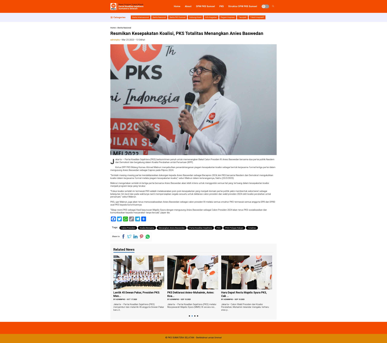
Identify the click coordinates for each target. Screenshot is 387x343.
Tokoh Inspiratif (257, 17)
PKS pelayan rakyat (234, 228)
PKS (221, 6)
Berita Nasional (159, 17)
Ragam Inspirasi (228, 17)
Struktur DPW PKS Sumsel (242, 6)
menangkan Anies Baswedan (172, 228)
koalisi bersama (147, 228)
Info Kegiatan (211, 17)
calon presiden (128, 228)
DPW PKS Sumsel (205, 6)
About (188, 6)
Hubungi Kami (195, 17)
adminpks (115, 39)
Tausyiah (242, 17)
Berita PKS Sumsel (177, 17)
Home (177, 6)
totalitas (252, 228)
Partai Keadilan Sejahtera (200, 228)
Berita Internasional (140, 17)
